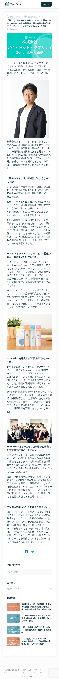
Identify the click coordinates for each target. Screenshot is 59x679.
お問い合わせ (27, 671)
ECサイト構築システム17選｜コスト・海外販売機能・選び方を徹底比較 (36, 630)
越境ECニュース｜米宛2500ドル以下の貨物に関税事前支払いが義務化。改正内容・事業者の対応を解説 (36, 607)
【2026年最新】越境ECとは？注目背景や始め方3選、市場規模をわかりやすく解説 (36, 618)
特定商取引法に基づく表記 (12, 671)
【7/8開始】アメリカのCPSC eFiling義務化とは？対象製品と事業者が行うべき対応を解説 (35, 641)
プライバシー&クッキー (47, 671)
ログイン (46, 4)
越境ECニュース (14, 588)
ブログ (35, 671)
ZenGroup (32, 676)
